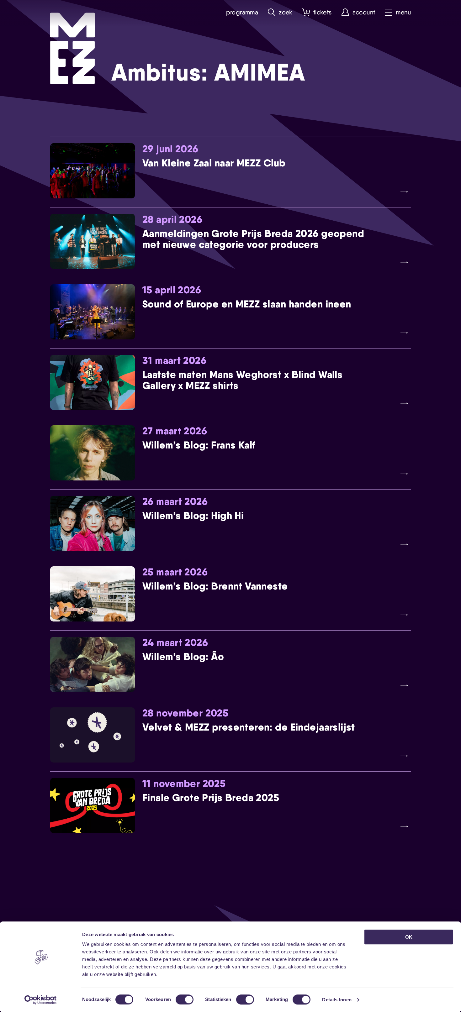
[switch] (184, 999)
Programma (242, 12)
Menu (403, 12)
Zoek (286, 12)
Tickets (322, 12)
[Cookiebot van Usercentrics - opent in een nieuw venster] (40, 999)
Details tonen (336, 999)
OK (408, 937)
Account (363, 12)
